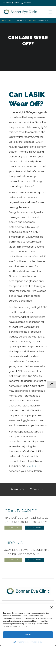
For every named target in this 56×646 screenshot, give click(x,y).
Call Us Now (34, 527)
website (34, 466)
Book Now (8, 2)
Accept (28, 634)
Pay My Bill (17, 2)
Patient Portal (27, 2)
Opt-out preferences (21, 642)
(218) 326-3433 (20, 20)
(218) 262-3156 (42, 20)
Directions (13, 527)
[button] (51, 607)
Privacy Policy (36, 642)
